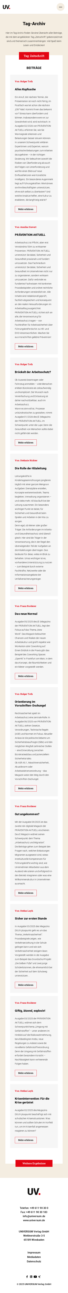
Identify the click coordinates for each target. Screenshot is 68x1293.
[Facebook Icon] (27, 1276)
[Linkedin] (31, 1276)
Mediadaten (34, 1257)
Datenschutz (34, 1261)
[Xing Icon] (39, 1276)
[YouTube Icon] (35, 1276)
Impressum (34, 1252)
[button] (34, 1163)
